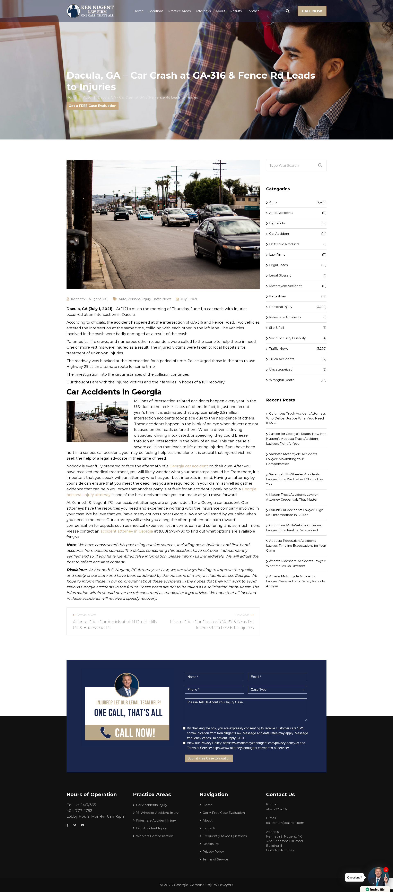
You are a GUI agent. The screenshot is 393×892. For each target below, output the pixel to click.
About (220, 11)
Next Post (242, 615)
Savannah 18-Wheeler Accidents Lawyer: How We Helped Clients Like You (294, 479)
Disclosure (211, 844)
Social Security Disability (287, 338)
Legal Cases (278, 265)
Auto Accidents (281, 213)
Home (138, 11)
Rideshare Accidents (285, 317)
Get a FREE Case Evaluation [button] (92, 106)
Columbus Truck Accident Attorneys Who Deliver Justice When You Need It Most (296, 418)
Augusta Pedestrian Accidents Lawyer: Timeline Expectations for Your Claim (296, 545)
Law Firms (277, 254)
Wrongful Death (281, 380)
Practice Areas (179, 11)
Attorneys (203, 11)
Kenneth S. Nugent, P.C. (89, 299)
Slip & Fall (276, 328)
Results (236, 11)
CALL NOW (312, 11)
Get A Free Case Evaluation (224, 813)
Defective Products (284, 244)
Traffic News (161, 299)
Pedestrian (277, 296)
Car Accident (279, 234)
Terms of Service (215, 859)
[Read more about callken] (90, 11)
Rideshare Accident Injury (156, 820)
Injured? (209, 828)
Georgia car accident (189, 466)
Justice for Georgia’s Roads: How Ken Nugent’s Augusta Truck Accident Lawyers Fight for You (296, 438)
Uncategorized (280, 369)
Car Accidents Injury (151, 805)
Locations (155, 11)
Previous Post (87, 615)
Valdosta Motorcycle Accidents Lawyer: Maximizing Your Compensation (291, 459)
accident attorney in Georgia (127, 531)
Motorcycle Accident (285, 286)
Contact (252, 11)
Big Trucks (277, 223)
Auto (122, 299)
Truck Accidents (281, 359)
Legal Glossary (280, 275)
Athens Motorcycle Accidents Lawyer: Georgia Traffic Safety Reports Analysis (295, 581)
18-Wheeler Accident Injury (157, 813)
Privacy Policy (213, 851)
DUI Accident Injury (151, 828)
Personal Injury (139, 299)
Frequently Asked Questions (225, 836)
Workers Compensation (154, 836)
